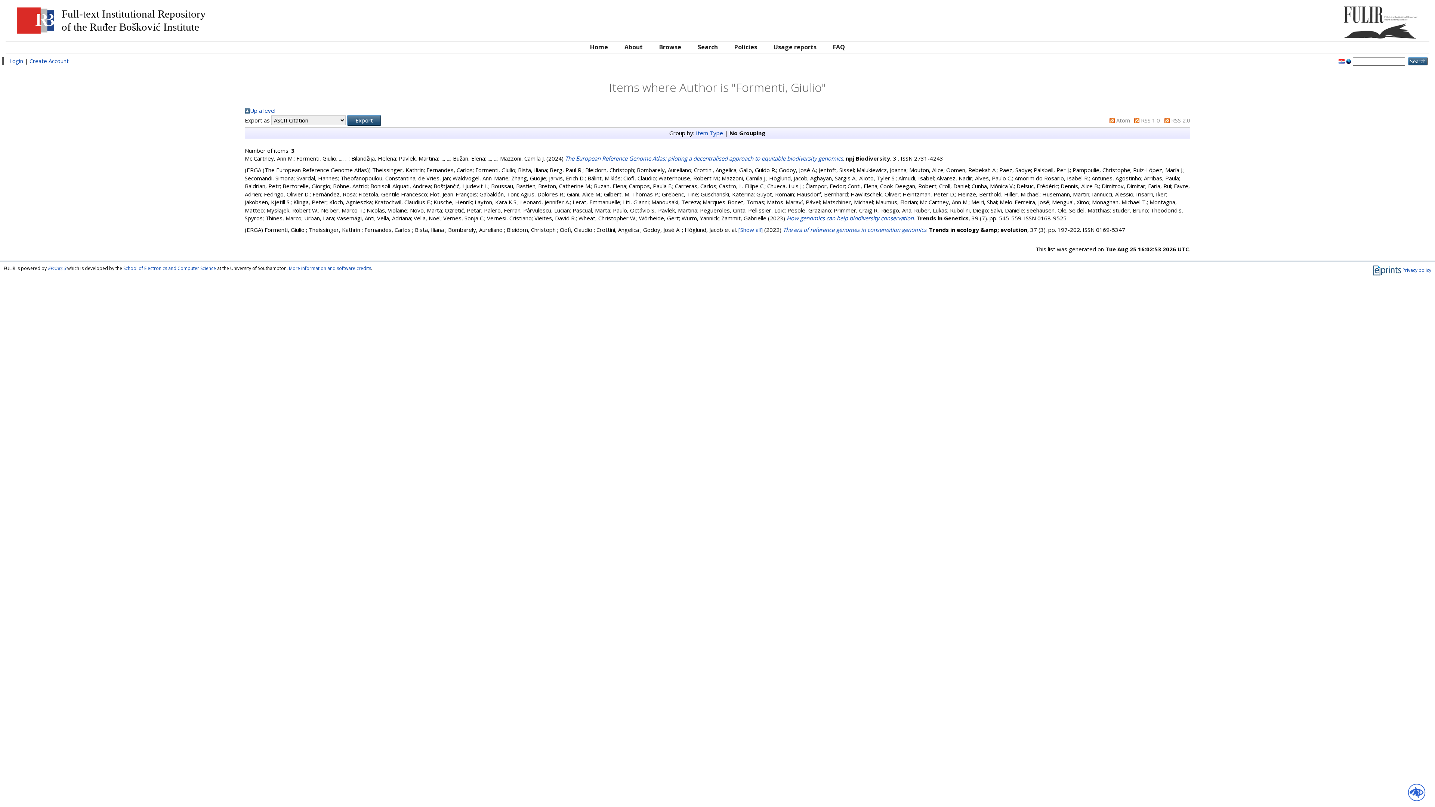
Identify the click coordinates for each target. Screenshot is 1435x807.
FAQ (839, 47)
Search (708, 47)
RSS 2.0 (1180, 120)
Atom (1123, 120)
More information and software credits (330, 268)
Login (16, 61)
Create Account (49, 61)
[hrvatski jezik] (1342, 61)
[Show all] (750, 229)
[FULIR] (1247, 19)
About (633, 47)
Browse (670, 47)
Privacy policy (1416, 270)
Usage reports (795, 47)
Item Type (709, 133)
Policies (745, 47)
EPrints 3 (57, 268)
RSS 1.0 (1150, 120)
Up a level (262, 110)
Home (599, 47)
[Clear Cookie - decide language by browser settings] (1348, 61)
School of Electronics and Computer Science (169, 268)
